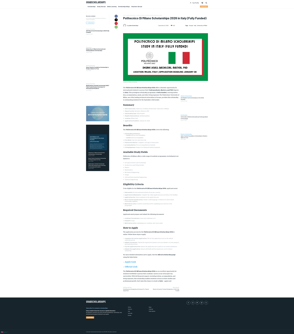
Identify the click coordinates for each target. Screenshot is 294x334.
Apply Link (130, 261)
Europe (191, 25)
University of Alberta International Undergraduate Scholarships (95, 49)
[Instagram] (193, 303)
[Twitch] (202, 303)
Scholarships (89, 47)
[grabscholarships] (125, 25)
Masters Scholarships (90, 29)
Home (124, 15)
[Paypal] (197, 303)
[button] (206, 3)
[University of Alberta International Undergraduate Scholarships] (97, 58)
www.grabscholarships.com (97, 331)
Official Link (131, 266)
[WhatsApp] (116, 27)
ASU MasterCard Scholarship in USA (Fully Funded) (97, 138)
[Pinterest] (116, 23)
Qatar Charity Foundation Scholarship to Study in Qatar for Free (97, 68)
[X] (116, 19)
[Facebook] (116, 16)
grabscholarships (94, 141)
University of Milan (202, 25)
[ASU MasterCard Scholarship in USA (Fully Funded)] (97, 40)
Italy (195, 25)
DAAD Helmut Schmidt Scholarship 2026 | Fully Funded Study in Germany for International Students (97, 87)
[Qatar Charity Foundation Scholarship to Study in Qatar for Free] (97, 77)
